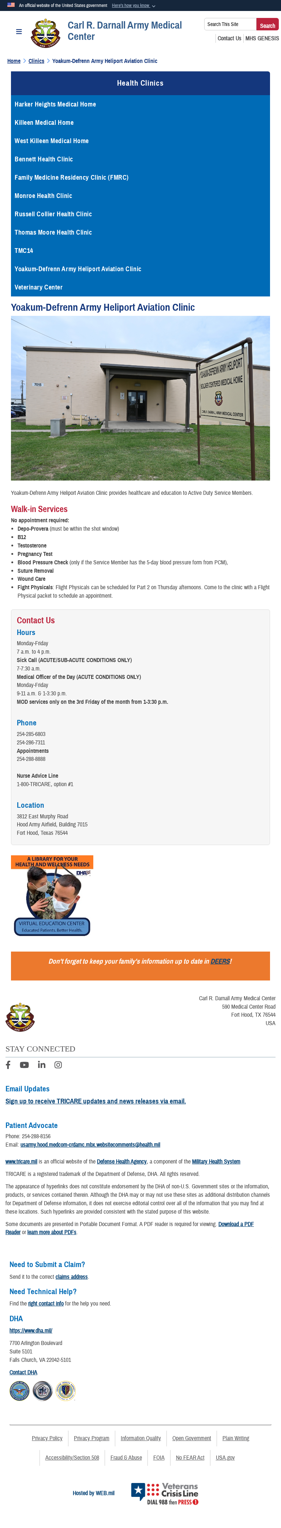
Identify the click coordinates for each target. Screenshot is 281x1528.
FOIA (159, 1457)
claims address (72, 1277)
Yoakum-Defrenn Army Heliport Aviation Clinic (78, 269)
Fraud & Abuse (126, 1457)
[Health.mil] (43, 1390)
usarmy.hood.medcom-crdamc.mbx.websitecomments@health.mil (90, 1144)
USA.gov (225, 1457)
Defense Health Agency (122, 1161)
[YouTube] (24, 1066)
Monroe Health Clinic (43, 196)
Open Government (191, 1438)
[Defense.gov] (20, 1390)
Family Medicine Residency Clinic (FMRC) (72, 177)
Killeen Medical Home (44, 123)
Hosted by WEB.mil (94, 1493)
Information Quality (141, 1438)
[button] (134, 6)
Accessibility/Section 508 (72, 1457)
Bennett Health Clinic (44, 159)
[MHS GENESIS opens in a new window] (262, 38)
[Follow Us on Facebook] (8, 1066)
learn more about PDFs (51, 1232)
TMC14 (24, 251)
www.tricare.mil (21, 1161)
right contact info (46, 1303)
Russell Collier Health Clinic (53, 214)
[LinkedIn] (41, 1066)
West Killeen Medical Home (52, 141)
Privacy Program (91, 1438)
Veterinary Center (39, 287)
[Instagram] (58, 1066)
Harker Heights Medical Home (55, 104)
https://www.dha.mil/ (31, 1330)
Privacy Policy (47, 1438)
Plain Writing (235, 1438)
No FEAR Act (190, 1457)
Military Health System (216, 1161)
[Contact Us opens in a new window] (229, 38)
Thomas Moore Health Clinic (53, 232)
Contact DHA (23, 1372)
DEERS (219, 961)
